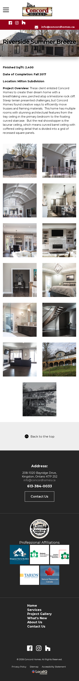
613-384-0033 (39, 486)
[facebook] (30, 648)
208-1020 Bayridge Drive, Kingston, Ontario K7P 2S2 (39, 474)
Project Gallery (39, 614)
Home (32, 605)
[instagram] (39, 648)
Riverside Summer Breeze (39, 41)
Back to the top (42, 436)
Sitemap (34, 666)
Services (34, 610)
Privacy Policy (19, 666)
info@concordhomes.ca (39, 480)
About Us (34, 622)
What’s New (37, 618)
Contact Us (39, 496)
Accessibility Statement (54, 666)
